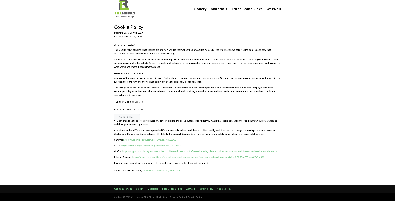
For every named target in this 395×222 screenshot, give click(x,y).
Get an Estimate (123, 188)
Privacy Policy (206, 188)
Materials (219, 9)
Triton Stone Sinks (246, 9)
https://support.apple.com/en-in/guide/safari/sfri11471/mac (151, 145)
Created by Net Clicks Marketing (149, 197)
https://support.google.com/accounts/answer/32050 (149, 139)
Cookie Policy (224, 188)
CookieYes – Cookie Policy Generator (161, 170)
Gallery (200, 9)
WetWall (273, 9)
